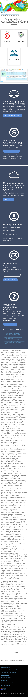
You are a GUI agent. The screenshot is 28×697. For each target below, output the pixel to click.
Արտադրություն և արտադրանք (12, 333)
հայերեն (4, 688)
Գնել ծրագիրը (4, 680)
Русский (4, 689)
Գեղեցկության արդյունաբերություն (13, 337)
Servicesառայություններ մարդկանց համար (14, 341)
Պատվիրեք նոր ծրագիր (10, 324)
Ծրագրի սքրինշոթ (5, 667)
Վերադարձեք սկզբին (6, 685)
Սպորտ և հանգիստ (9, 338)
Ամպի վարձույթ (8, 199)
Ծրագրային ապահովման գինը (8, 672)
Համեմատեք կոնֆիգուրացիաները (12, 115)
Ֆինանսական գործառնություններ (12, 334)
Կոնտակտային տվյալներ (10, 279)
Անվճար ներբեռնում (10, 234)
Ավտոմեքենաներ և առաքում (11, 339)
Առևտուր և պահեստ (9, 331)
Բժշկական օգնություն (9, 335)
